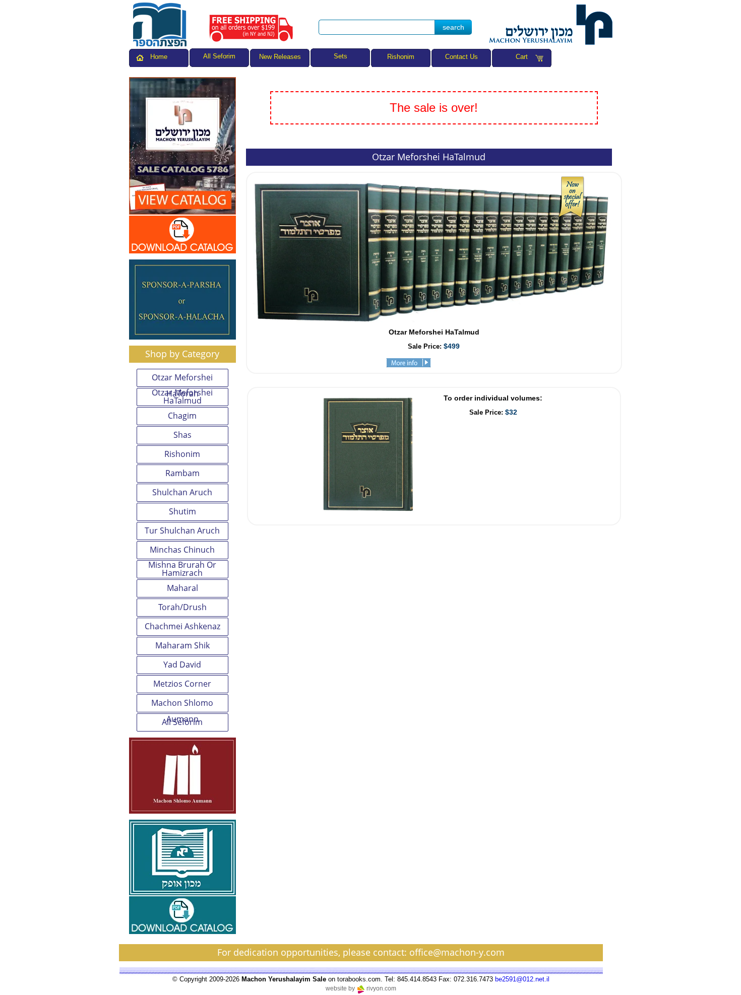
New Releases (280, 56)
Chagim (182, 415)
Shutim (182, 511)
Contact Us (461, 56)
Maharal (182, 587)
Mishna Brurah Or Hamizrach (182, 569)
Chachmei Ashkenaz (182, 626)
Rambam (182, 473)
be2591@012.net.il (522, 979)
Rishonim (400, 56)
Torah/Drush (182, 607)
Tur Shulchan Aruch (182, 530)
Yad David (182, 664)
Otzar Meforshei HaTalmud (182, 397)
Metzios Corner (182, 683)
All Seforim (182, 721)
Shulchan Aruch (182, 492)
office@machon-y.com (457, 952)
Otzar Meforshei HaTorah (182, 379)
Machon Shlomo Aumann (182, 704)
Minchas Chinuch (182, 549)
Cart (522, 56)
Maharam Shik (182, 645)
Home (158, 56)
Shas (182, 434)
